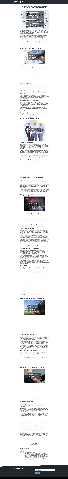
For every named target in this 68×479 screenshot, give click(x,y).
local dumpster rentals (39, 68)
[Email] (36, 444)
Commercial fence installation (24, 230)
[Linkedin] (34, 444)
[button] (54, 1)
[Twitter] (33, 444)
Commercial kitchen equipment (24, 250)
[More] (37, 444)
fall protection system (27, 144)
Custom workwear (22, 179)
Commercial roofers (23, 267)
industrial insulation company (25, 161)
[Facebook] (32, 444)
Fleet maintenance (22, 102)
